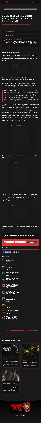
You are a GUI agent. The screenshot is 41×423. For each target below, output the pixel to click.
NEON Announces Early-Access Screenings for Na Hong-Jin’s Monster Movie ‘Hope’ (12, 298)
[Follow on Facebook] (17, 415)
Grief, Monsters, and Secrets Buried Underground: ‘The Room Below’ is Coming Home (12, 292)
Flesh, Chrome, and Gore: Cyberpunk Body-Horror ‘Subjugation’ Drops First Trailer (30, 357)
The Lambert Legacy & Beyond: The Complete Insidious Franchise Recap (12, 279)
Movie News (10, 35)
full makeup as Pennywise (25, 55)
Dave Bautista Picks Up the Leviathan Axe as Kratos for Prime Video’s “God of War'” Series (11, 318)
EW (28, 56)
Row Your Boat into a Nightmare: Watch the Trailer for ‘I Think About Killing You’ (10, 357)
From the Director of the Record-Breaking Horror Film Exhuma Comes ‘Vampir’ (12, 266)
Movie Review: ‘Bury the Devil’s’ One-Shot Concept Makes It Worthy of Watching (12, 273)
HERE (28, 85)
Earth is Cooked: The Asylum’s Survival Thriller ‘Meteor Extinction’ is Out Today (11, 311)
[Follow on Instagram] (21, 415)
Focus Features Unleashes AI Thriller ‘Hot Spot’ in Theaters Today (11, 305)
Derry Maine (4, 197)
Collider (17, 83)
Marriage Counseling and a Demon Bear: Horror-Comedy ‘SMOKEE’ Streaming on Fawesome (11, 260)
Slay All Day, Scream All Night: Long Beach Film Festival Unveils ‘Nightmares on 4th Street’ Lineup (12, 286)
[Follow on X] (19, 415)
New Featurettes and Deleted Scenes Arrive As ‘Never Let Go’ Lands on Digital (10, 384)
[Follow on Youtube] (24, 415)
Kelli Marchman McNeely (16, 39)
